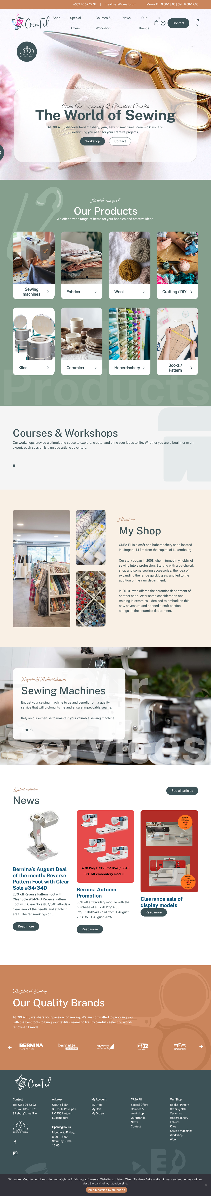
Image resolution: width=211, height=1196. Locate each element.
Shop (56, 18)
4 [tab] (147, 945)
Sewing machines (31, 292)
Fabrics (73, 291)
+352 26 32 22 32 (84, 4)
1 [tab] (14, 465)
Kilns (23, 367)
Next (201, 872)
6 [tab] (157, 945)
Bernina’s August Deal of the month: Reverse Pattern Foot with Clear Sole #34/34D (41, 878)
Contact (178, 23)
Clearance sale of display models (162, 902)
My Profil (96, 1104)
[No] (206, 1185)
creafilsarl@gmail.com (120, 4)
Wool (119, 291)
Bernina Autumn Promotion (96, 892)
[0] (156, 25)
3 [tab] (31, 730)
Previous (10, 1047)
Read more (26, 926)
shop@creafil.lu (27, 1113)
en (197, 20)
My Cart (96, 1109)
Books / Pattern (175, 368)
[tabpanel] (105, 703)
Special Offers (139, 1104)
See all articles (182, 791)
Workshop (92, 141)
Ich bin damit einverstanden (106, 1189)
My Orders (97, 1113)
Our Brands (138, 1117)
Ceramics (75, 367)
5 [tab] (152, 945)
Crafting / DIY (174, 291)
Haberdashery (127, 367)
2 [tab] (27, 730)
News (126, 18)
